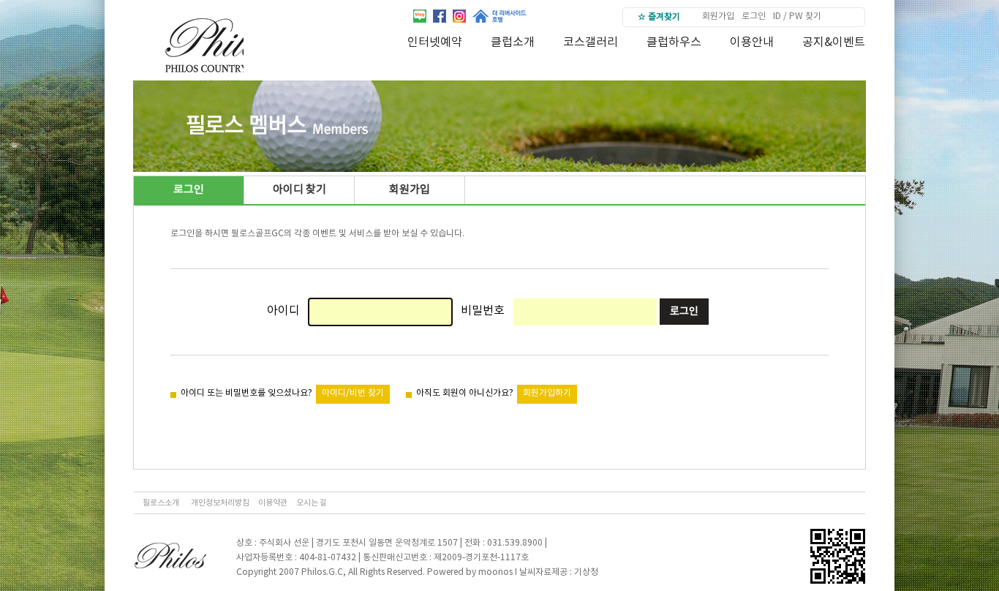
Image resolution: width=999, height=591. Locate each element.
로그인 (754, 16)
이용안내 (752, 42)
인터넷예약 (434, 42)
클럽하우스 (673, 42)
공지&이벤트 (833, 42)
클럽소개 (513, 42)
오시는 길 (311, 503)
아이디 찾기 (299, 190)
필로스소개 (161, 503)
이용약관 (272, 503)
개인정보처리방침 (220, 503)
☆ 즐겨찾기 (659, 17)
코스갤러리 (590, 42)
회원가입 (718, 16)
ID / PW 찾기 (797, 16)
